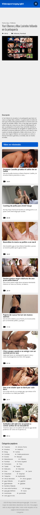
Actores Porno (22, 447)
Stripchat (22, 474)
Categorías (20, 512)
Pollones (13, 23)
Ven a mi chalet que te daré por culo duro (19, 388)
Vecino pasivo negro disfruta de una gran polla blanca (18, 279)
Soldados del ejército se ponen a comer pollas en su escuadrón (17, 425)
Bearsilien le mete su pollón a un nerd (19, 242)
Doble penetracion (23, 454)
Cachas (17, 452)
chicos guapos (27, 478)
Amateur (7, 449)
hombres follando (9, 486)
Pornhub (23, 33)
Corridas (7, 454)
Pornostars (7, 464)
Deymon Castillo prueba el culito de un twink (20, 170)
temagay (27, 488)
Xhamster (21, 469)
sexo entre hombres (10, 488)
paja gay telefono (9, 491)
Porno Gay (5, 23)
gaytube (22, 483)
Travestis (7, 447)
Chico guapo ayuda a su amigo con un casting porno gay (19, 352)
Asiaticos (20, 449)
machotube (7, 493)
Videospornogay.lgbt (13, 3)
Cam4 (30, 471)
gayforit (22, 481)
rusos (25, 491)
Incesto (6, 457)
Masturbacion (8, 459)
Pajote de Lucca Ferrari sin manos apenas (18, 316)
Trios (20, 464)
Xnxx (5, 471)
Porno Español (22, 461)
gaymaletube (8, 483)
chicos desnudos (9, 478)
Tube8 (6, 466)
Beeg (6, 452)
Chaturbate (7, 474)
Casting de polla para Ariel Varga (17, 206)
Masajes (19, 457)
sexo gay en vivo (9, 495)
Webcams (7, 469)
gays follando (8, 481)
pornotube (22, 493)
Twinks (18, 466)
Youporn (17, 471)
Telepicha (7, 476)
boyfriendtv (21, 476)
